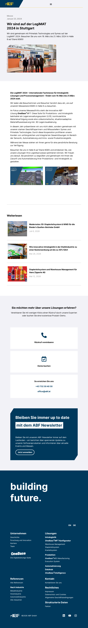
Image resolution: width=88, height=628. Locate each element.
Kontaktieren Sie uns (53, 583)
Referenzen (17, 578)
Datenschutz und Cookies (55, 594)
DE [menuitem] (74, 525)
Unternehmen (18, 533)
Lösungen (51, 533)
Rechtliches (52, 587)
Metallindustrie (16, 591)
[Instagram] (75, 615)
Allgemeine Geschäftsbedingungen (59, 597)
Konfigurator (58, 541)
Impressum (49, 591)
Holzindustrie (15, 594)
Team (12, 546)
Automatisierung (53, 566)
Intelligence (55, 573)
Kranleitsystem (51, 550)
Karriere (13, 543)
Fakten (48, 606)
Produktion (50, 555)
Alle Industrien (16, 600)
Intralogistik (50, 537)
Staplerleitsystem (52, 547)
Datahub (49, 569)
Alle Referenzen (16, 583)
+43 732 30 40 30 (44, 386)
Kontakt (49, 578)
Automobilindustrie (18, 597)
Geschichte (14, 537)
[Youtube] (70, 615)
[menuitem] (69, 525)
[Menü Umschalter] (51, 4)
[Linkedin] (64, 615)
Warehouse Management (55, 544)
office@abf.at (44, 391)
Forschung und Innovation (20, 540)
